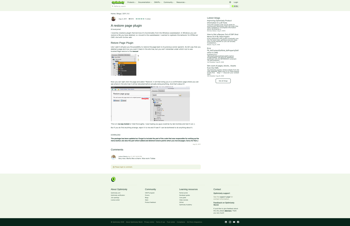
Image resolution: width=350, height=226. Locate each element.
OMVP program (150, 193)
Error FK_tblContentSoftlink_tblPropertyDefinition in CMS (223, 50)
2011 (124, 14)
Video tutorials (183, 200)
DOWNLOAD (115, 135)
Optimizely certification (118, 195)
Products (131, 2)
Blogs (119, 14)
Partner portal (183, 193)
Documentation (145, 2)
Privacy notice (149, 222)
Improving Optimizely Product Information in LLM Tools (219, 21)
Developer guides (184, 195)
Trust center (171, 222)
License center (115, 200)
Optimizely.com (115, 193)
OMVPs (158, 2)
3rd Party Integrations (194, 222)
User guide (182, 197)
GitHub (181, 202)
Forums (147, 195)
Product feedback (150, 202)
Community (169, 2)
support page (225, 197)
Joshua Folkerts (123, 156)
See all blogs (223, 81)
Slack (146, 200)
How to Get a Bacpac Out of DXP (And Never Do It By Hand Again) (222, 35)
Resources (181, 2)
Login (236, 2)
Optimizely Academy (185, 204)
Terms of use (160, 222)
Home (113, 14)
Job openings (115, 197)
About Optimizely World (134, 222)
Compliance (181, 222)
